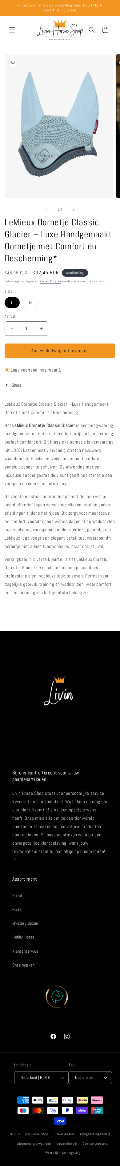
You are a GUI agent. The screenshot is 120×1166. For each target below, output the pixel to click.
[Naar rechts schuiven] (73, 209)
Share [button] (17, 385)
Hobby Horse (23, 937)
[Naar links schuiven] (46, 209)
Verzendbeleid (67, 1143)
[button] (12, 30)
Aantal (10, 316)
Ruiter (17, 909)
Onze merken (23, 965)
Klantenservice (25, 951)
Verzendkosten (50, 281)
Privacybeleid (64, 1134)
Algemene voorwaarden (34, 1143)
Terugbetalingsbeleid (95, 1134)
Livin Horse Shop (36, 1134)
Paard (17, 895)
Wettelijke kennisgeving (62, 1153)
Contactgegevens (96, 1143)
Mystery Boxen (25, 923)
